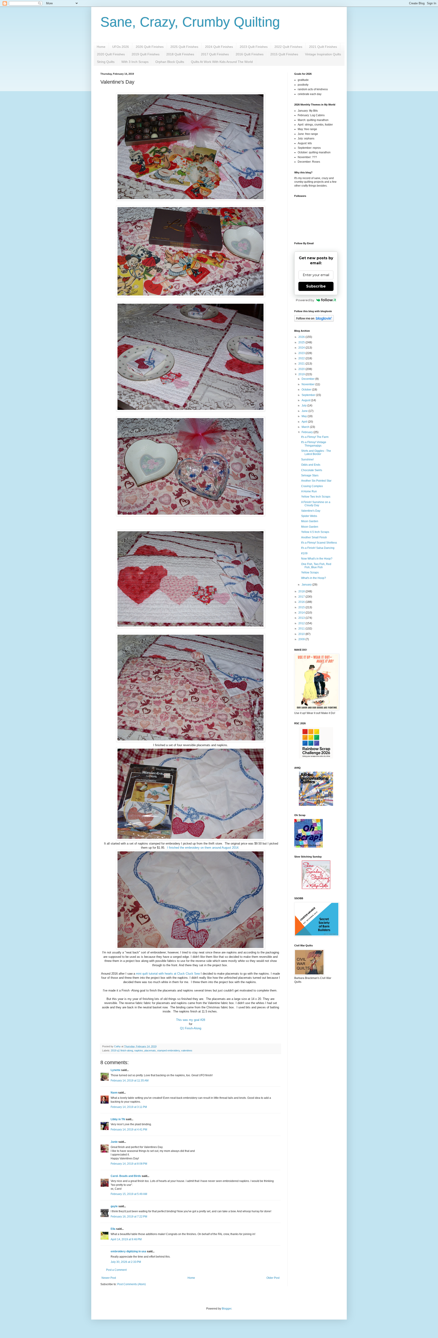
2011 (301, 628)
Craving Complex (312, 486)
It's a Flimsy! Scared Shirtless (319, 542)
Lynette (115, 1070)
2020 (301, 369)
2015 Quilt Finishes (284, 54)
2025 (301, 342)
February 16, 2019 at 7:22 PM (129, 1216)
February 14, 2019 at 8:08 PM (129, 1163)
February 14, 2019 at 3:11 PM (129, 1107)
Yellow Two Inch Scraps (315, 496)
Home (101, 47)
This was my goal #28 (190, 1020)
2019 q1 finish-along (122, 1050)
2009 (301, 639)
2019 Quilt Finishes (145, 54)
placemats (150, 1050)
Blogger (226, 1308)
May (305, 416)
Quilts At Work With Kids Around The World (222, 62)
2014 (301, 612)
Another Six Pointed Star (316, 480)
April (305, 421)
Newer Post (109, 1277)
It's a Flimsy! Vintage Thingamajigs (313, 444)
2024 (301, 347)
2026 (301, 337)
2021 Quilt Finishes (323, 47)
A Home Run (309, 491)
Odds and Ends (310, 464)
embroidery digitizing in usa (128, 1251)
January (307, 584)
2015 (301, 607)
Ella (113, 1228)
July (304, 405)
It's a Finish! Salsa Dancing (317, 548)
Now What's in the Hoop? (316, 558)
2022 (301, 358)
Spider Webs (309, 516)
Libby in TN (118, 1119)
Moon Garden (309, 521)
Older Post (272, 1277)
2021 (301, 363)
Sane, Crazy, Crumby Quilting (190, 22)
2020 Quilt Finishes (111, 54)
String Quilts (106, 62)
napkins (138, 1050)
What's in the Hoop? (313, 578)
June (305, 411)
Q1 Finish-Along (190, 1028)
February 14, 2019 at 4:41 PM (129, 1129)
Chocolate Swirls (311, 470)
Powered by (305, 300)
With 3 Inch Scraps (135, 62)
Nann (114, 1092)
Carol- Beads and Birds (126, 1176)
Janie (114, 1141)
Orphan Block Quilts (169, 62)
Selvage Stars (309, 475)
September (309, 395)
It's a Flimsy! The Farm (314, 437)
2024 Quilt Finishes (219, 47)
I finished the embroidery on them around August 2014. (203, 847)
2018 (301, 591)
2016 (301, 602)
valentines (186, 1050)
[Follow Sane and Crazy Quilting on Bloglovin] (314, 320)
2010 (301, 634)
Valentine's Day (310, 510)
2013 (301, 617)
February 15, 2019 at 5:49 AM (129, 1194)
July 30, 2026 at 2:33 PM (126, 1262)
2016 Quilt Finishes (249, 54)
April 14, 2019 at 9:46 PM (126, 1239)
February (307, 432)
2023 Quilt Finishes (254, 47)
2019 (301, 374)
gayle (114, 1206)
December (308, 378)
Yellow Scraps (310, 572)
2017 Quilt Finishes (215, 54)
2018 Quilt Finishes (180, 54)
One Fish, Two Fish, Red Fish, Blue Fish (316, 565)
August (306, 400)
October (307, 389)
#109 (304, 553)
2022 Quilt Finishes (288, 47)
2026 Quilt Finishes (150, 47)
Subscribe (316, 286)
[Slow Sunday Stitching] (316, 888)
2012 (301, 623)
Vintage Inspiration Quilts (323, 54)
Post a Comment (116, 1269)
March (306, 427)
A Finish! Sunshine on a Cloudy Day (315, 504)
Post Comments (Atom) (131, 1284)
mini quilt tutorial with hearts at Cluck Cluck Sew (168, 973)
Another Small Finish (314, 537)
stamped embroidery (168, 1050)
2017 (301, 596)
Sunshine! (307, 459)
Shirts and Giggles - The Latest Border (316, 452)
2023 (301, 353)
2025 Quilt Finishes (184, 47)
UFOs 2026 (120, 47)
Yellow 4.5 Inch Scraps (315, 532)
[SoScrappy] (316, 757)
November (308, 384)
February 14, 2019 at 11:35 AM (130, 1080)
